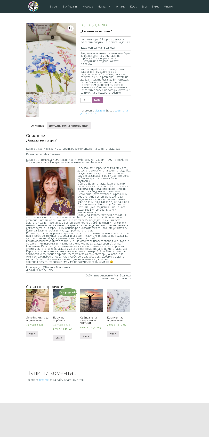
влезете (44, 380)
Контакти (120, 6)
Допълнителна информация (68, 125)
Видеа (155, 6)
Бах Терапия (70, 6)
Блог (144, 6)
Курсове (88, 6)
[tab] (37, 125)
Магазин (103, 6)
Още (59, 338)
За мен (54, 6)
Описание (37, 125)
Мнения (169, 6)
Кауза (133, 6)
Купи (97, 99)
